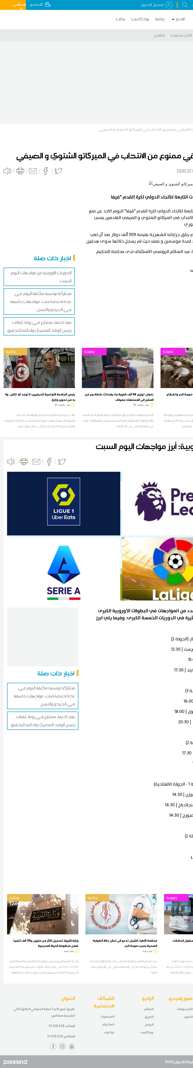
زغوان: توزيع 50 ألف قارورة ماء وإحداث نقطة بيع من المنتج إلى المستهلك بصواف (119, 397)
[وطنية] (39, 367)
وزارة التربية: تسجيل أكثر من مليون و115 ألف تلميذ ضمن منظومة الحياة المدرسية (45, 943)
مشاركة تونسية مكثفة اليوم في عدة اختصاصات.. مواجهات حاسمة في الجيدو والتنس (41, 301)
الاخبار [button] (180, 19)
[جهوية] (117, 367)
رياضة (160, 19)
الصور (188, 1016)
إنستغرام (108, 1024)
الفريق (149, 1016)
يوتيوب (109, 1032)
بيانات (120, 19)
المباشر (148, 1009)
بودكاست (140, 19)
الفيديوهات (185, 1009)
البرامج (149, 1024)
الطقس (159, 35)
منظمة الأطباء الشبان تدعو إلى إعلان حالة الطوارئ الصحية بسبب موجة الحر (125, 943)
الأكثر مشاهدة (181, 35)
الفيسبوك (107, 1016)
